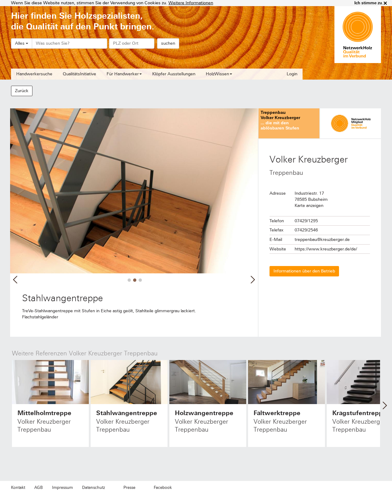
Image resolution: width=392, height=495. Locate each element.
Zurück (21, 90)
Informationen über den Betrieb (304, 271)
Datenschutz (93, 487)
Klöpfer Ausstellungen (173, 74)
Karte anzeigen (309, 205)
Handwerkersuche (34, 74)
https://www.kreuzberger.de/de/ (326, 249)
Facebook (163, 487)
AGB (38, 487)
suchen (168, 43)
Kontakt (18, 487)
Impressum (62, 487)
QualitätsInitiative (79, 74)
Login (292, 74)
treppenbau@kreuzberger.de (322, 239)
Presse (129, 487)
